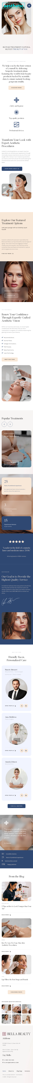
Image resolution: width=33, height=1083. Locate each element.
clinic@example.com (11, 1062)
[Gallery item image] (6, 1009)
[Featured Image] (17, 689)
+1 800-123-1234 (9, 1060)
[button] (29, 5)
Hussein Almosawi (11, 670)
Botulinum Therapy (10, 436)
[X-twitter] (22, 706)
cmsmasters (19, 1074)
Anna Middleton (10, 717)
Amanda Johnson (11, 762)
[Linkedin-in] (26, 706)
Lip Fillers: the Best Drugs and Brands (15, 980)
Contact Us (11, 295)
